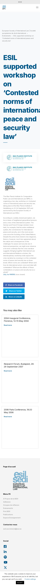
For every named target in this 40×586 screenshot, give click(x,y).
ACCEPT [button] (20, 582)
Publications (8, 514)
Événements (8, 508)
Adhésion (7, 502)
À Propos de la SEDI (10, 499)
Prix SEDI (6, 511)
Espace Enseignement (11, 518)
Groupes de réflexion (11, 505)
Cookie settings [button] (30, 579)
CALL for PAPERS (9, 274)
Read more (8, 325)
